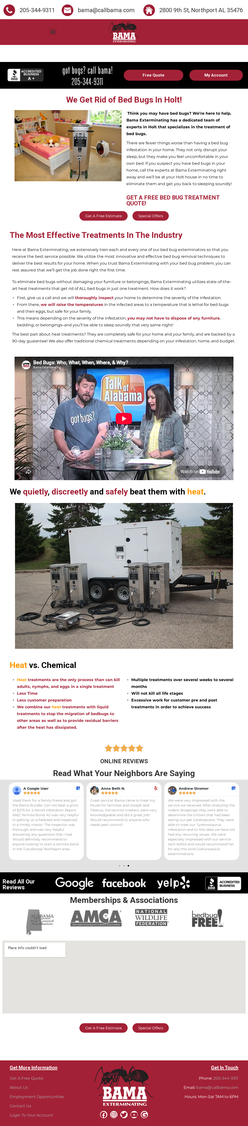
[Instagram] (113, 1114)
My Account (216, 75)
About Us (19, 1087)
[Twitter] (124, 1114)
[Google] (144, 1114)
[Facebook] (103, 1114)
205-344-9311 (225, 1078)
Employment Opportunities (37, 1096)
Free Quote (153, 75)
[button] (53, 31)
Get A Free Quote (26, 1078)
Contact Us (20, 1106)
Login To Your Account (31, 1115)
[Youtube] (134, 1114)
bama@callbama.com (217, 1087)
